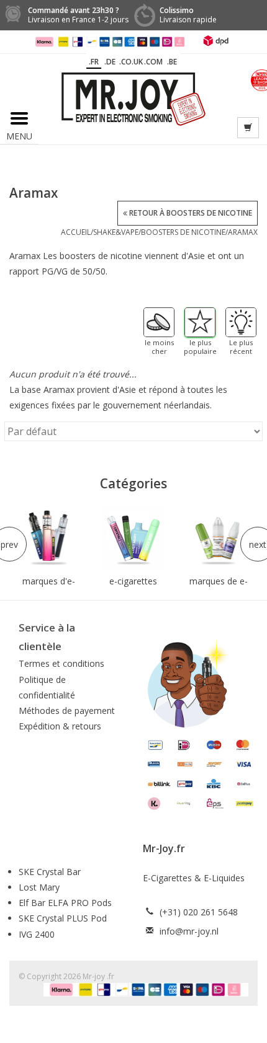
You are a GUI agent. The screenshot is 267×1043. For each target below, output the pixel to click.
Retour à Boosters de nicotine (189, 213)
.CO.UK (131, 61)
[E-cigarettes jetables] (133, 538)
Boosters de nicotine (183, 232)
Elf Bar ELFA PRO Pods (65, 903)
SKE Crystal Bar (50, 872)
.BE (172, 61)
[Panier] (248, 127)
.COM (153, 61)
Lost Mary (39, 887)
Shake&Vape (115, 232)
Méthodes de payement (67, 710)
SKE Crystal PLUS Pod (63, 918)
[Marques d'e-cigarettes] (48, 538)
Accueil (76, 232)
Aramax (243, 232)
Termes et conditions (61, 663)
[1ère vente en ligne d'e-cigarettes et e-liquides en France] (133, 98)
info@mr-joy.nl (189, 931)
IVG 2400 (37, 934)
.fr (94, 61)
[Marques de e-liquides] (218, 538)
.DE (109, 61)
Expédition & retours (60, 726)
